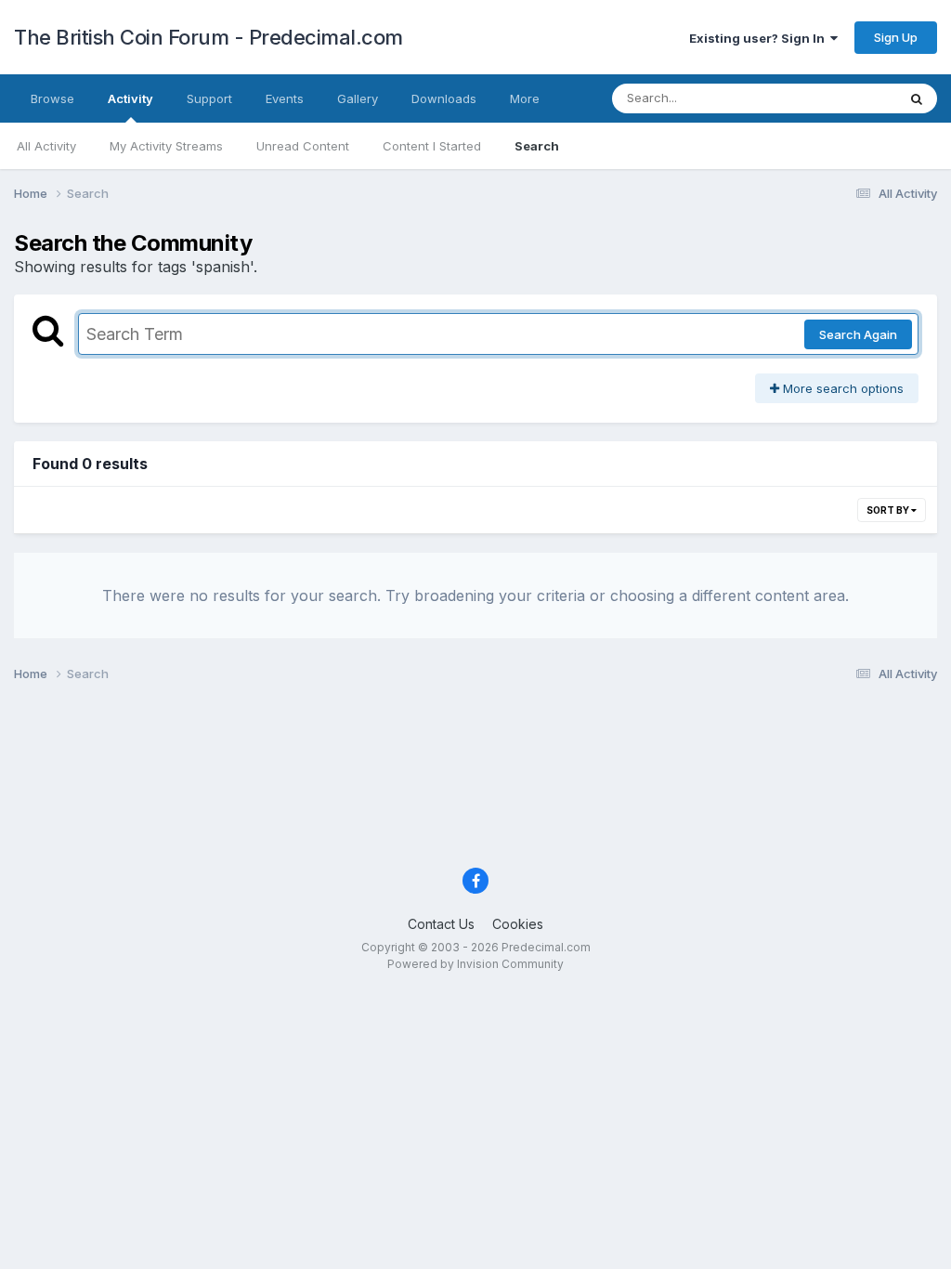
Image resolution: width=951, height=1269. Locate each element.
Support (209, 98)
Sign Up (896, 37)
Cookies (517, 924)
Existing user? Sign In (759, 38)
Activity (130, 98)
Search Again (858, 334)
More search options (841, 388)
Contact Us (441, 924)
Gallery (357, 98)
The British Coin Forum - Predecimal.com (208, 37)
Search (537, 145)
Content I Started (432, 145)
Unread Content (302, 145)
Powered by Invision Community (475, 964)
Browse (52, 98)
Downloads (443, 98)
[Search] (916, 98)
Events (285, 98)
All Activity (46, 145)
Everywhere (838, 98)
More (525, 98)
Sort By (888, 510)
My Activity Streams (166, 145)
